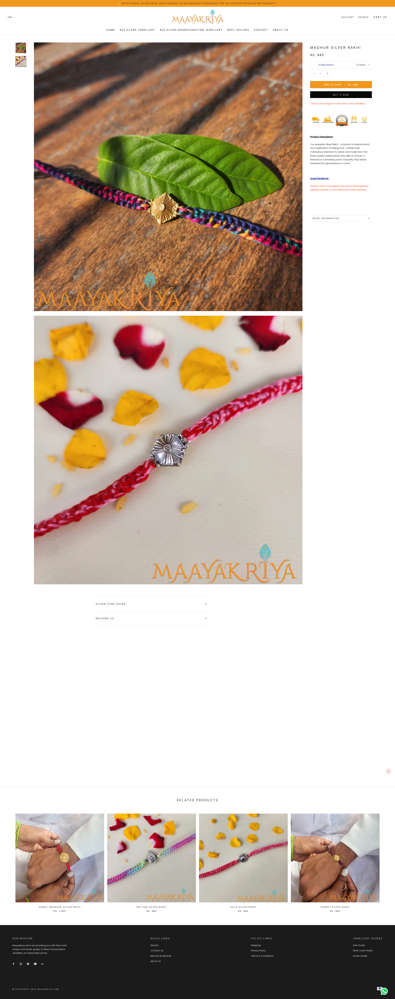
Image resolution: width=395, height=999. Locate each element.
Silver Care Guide (111, 603)
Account (347, 17)
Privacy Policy (258, 950)
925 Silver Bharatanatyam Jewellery (191, 29)
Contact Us (156, 950)
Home (110, 29)
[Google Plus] (42, 964)
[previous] (9, 859)
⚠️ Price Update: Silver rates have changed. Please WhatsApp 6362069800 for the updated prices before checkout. (197, 3)
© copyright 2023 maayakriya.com (35, 989)
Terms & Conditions (262, 955)
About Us (155, 961)
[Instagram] (21, 964)
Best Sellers (238, 29)
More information (326, 218)
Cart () (380, 17)
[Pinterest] (28, 964)
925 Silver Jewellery (137, 29)
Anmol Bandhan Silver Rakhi (60, 907)
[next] (385, 859)
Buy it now (341, 95)
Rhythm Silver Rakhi (152, 907)
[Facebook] (13, 964)
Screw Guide (360, 955)
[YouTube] (35, 964)
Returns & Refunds (160, 955)
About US (281, 29)
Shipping (256, 945)
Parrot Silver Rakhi (335, 907)
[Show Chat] (385, 991)
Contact (261, 29)
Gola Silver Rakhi (243, 907)
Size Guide (359, 945)
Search (363, 17)
